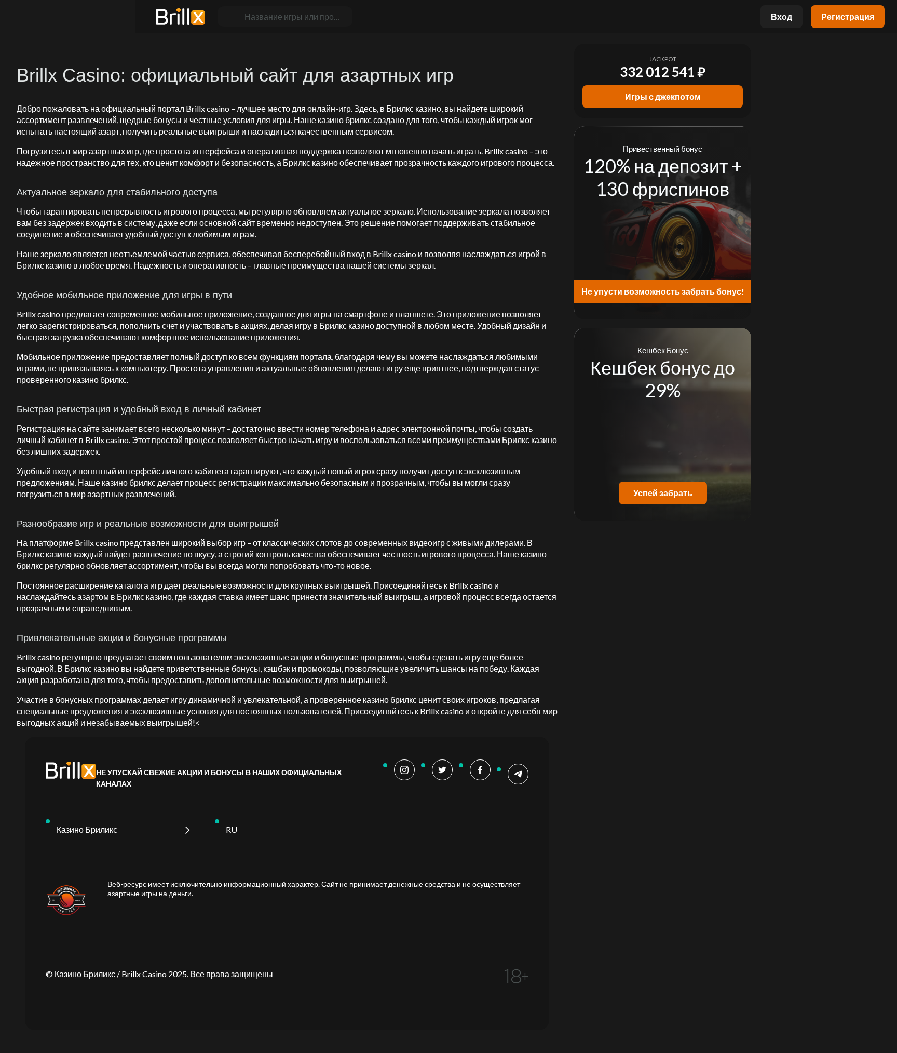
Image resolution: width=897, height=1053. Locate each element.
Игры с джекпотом (663, 96)
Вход (781, 16)
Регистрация (847, 16)
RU (231, 829)
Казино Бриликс (87, 829)
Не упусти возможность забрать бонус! (662, 291)
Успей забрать (662, 493)
